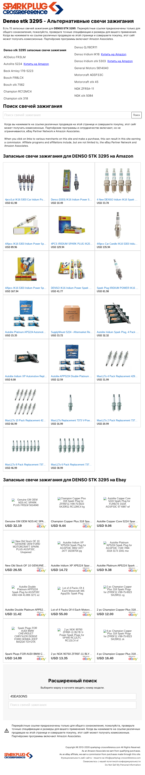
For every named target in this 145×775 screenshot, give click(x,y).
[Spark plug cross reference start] (18, 756)
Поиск (136, 115)
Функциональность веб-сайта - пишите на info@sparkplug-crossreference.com (101, 758)
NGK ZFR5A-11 (84, 88)
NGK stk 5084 (83, 95)
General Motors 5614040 (91, 68)
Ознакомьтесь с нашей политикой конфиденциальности (112, 761)
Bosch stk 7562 (14, 84)
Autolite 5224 (13, 64)
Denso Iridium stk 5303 (90, 61)
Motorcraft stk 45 (86, 82)
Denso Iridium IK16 (86, 54)
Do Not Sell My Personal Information (123, 764)
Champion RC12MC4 (18, 91)
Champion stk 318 (16, 98)
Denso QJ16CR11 (85, 47)
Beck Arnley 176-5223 (18, 71)
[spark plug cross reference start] (33, 13)
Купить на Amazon (36, 64)
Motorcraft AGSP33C (88, 75)
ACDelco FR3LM (15, 57)
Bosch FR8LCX (14, 77)
